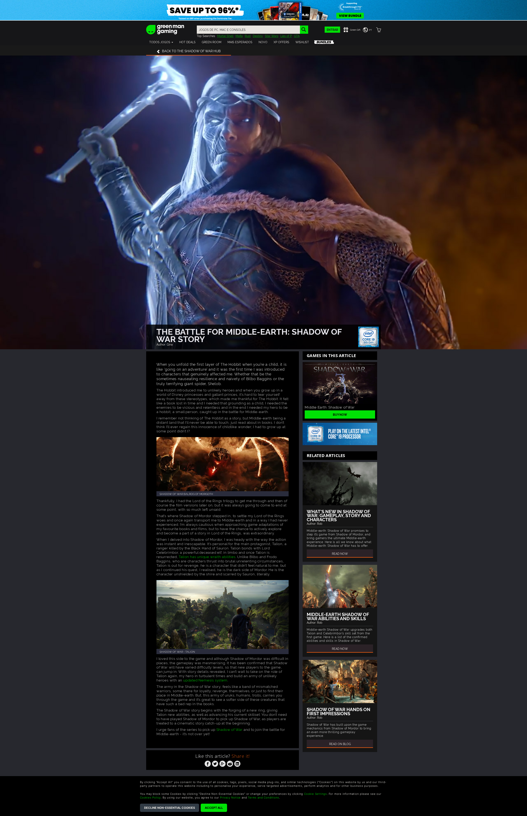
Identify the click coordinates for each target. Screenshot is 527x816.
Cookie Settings (315, 793)
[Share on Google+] (222, 763)
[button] (161, 42)
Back (191, 51)
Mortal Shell (225, 36)
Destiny (258, 36)
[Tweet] (215, 763)
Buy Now (340, 414)
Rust (248, 36)
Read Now (340, 553)
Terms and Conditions (263, 797)
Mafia (239, 36)
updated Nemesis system (205, 680)
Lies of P (286, 36)
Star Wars (271, 36)
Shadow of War (229, 729)
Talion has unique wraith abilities (207, 556)
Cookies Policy (150, 797)
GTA (297, 36)
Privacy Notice (230, 797)
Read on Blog (340, 744)
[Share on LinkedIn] (237, 763)
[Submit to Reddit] (230, 763)
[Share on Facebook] (207, 763)
